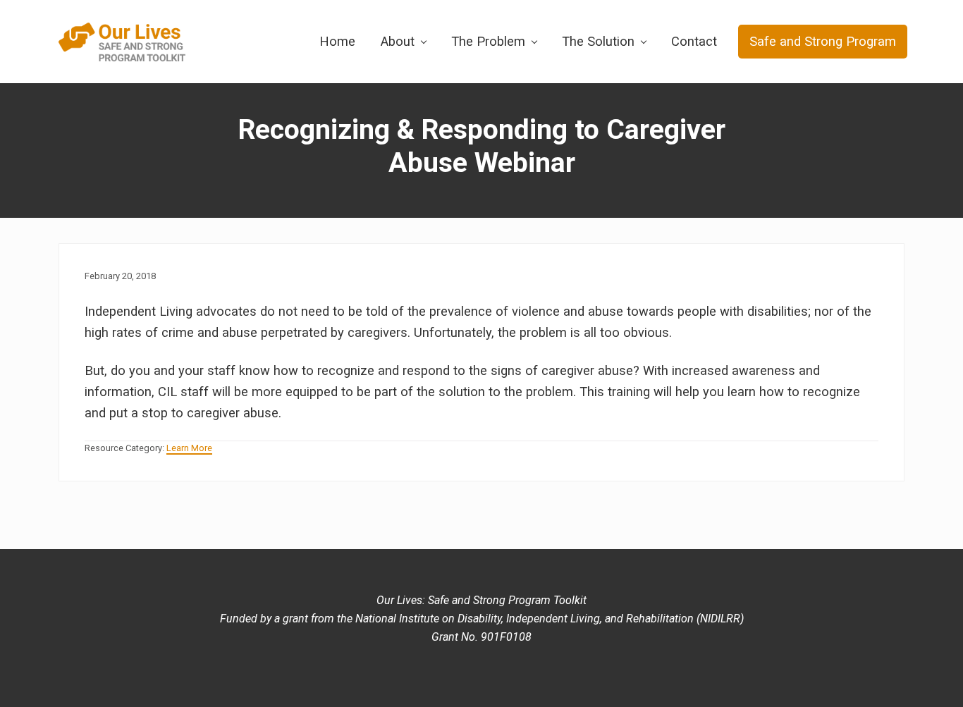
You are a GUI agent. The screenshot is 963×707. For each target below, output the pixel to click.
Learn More (189, 448)
